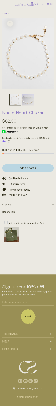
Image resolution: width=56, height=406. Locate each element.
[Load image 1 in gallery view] (15, 99)
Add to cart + (28, 168)
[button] (38, 4)
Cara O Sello (26, 397)
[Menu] (4, 4)
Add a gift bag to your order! (26, 223)
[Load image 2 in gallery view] (28, 99)
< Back (5, 13)
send (28, 316)
